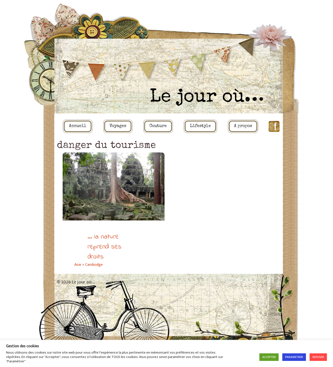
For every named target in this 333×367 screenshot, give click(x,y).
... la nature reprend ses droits (104, 247)
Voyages (117, 126)
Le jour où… (207, 98)
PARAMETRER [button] (294, 357)
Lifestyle (200, 126)
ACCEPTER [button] (269, 357)
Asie (77, 264)
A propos (243, 126)
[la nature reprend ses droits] (114, 186)
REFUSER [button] (318, 357)
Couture (158, 126)
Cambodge (94, 264)
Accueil (77, 126)
